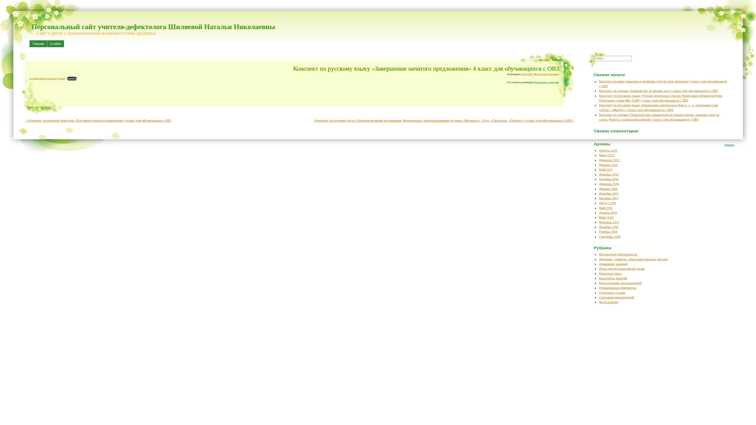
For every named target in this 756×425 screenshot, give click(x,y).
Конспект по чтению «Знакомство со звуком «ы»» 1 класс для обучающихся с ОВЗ (658, 91)
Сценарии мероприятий (616, 297)
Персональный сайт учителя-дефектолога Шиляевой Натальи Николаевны (153, 26)
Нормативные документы (617, 288)
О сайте (55, 44)
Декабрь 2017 (609, 193)
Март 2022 (606, 155)
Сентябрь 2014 (609, 236)
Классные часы (610, 273)
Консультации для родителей (620, 283)
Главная (38, 44)
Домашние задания (613, 264)
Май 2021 (605, 169)
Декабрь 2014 (608, 227)
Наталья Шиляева (548, 74)
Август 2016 (607, 203)
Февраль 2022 (609, 160)
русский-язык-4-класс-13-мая (47, 78)
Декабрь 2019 (608, 174)
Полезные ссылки (612, 293)
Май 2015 (605, 208)
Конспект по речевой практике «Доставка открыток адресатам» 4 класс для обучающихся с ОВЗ (98, 121)
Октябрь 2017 (608, 198)
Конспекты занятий (547, 82)
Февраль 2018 (609, 184)
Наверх (729, 145)
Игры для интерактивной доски (622, 269)
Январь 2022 (608, 165)
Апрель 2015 (608, 212)
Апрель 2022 (608, 150)
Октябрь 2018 (608, 179)
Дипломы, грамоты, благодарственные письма (633, 259)
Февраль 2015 (609, 222)
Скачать (72, 78)
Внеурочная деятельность (618, 254)
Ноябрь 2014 (608, 232)
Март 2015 (606, 217)
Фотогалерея (608, 302)
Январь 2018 (608, 189)
